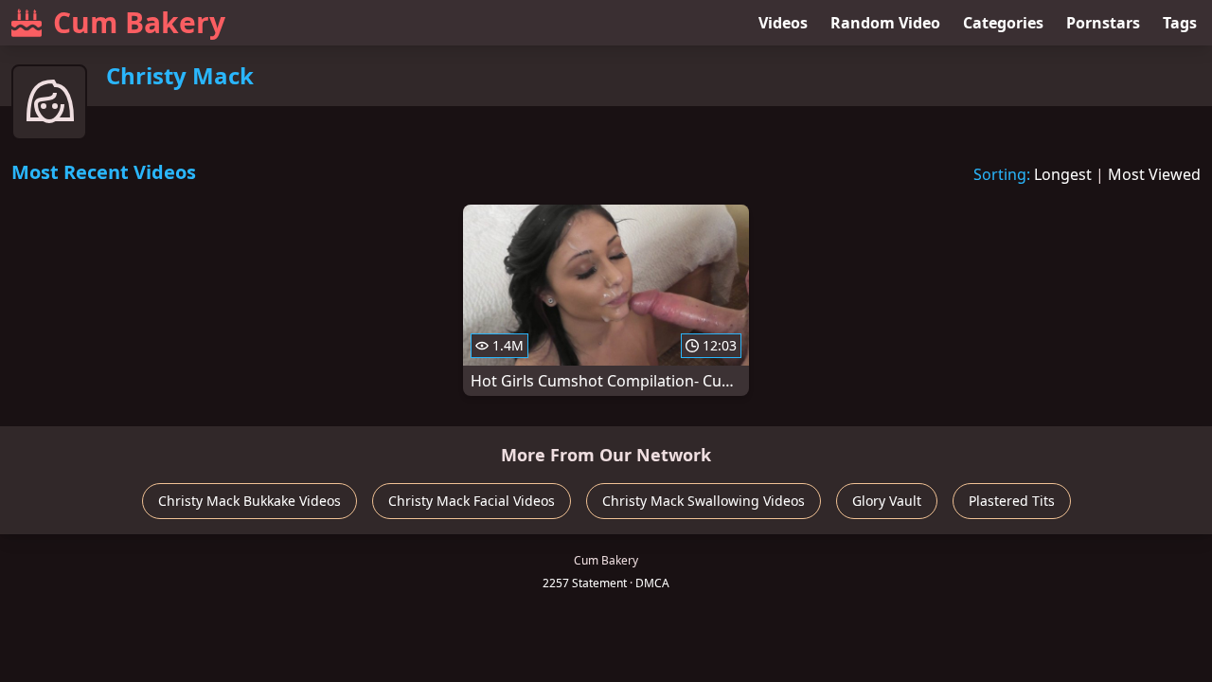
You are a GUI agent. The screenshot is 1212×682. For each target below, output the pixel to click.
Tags (1180, 22)
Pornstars (1103, 22)
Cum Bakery (139, 22)
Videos (783, 22)
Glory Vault (886, 501)
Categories (1003, 22)
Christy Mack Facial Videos (471, 501)
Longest (1063, 174)
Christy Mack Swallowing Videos (703, 501)
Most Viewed (1154, 174)
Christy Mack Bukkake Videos (249, 501)
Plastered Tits (1012, 501)
